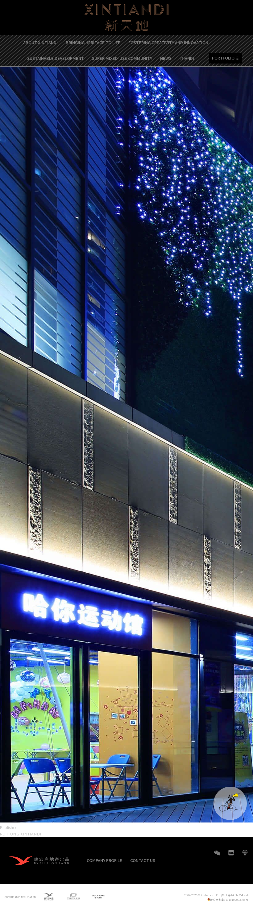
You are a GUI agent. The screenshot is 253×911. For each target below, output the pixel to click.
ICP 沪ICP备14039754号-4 (232, 895)
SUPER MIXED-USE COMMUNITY (122, 58)
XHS (231, 852)
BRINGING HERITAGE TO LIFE (93, 42)
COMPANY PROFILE (104, 860)
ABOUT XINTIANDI (40, 42)
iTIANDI (187, 58)
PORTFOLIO (223, 58)
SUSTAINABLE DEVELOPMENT (55, 58)
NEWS (166, 58)
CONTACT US (142, 860)
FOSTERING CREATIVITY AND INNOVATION (168, 42)
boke (245, 852)
